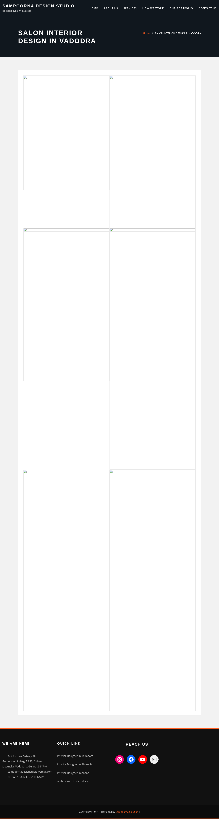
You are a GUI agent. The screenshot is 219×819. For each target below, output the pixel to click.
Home (93, 8)
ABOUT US (111, 8)
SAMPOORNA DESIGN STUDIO (38, 6)
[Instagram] (119, 759)
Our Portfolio (181, 8)
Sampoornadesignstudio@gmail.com (30, 771)
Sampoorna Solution (127, 811)
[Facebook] (131, 759)
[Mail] (154, 759)
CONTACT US (208, 8)
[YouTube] (142, 759)
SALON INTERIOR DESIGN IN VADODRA (178, 33)
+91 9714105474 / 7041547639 (26, 777)
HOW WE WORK (153, 8)
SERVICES (130, 8)
